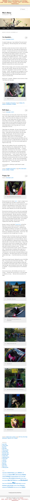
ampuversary (10, 472)
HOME (1, 2)
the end (3, 169)
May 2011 (4, 463)
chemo (24, 474)
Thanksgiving (8, 104)
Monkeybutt (4, 438)
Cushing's (8, 476)
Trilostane (22, 485)
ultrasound (4, 487)
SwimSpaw (4, 485)
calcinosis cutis (5, 474)
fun (10, 478)
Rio (23, 103)
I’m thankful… (7, 37)
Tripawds (21, 498)
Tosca (18, 485)
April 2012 (4, 448)
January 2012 (5, 451)
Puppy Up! (6, 175)
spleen (24, 483)
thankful (4, 104)
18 (26, 37)
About (8, 28)
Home (4, 28)
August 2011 (5, 458)
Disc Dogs (25, 436)
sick (22, 483)
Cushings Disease (14, 476)
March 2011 (4, 466)
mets (19, 480)
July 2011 (4, 460)
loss (3, 480)
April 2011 (4, 464)
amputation (4, 472)
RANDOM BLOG (15, 3)
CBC (13, 474)
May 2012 (4, 447)
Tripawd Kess (18, 224)
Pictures (12, 28)
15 (26, 110)
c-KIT (23, 472)
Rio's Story (6, 13)
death (20, 476)
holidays (21, 103)
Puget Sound (4, 483)
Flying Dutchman (5, 478)
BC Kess (21, 436)
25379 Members (16, 1)
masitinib (5, 480)
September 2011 (5, 457)
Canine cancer (9, 436)
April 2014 (4, 444)
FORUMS (15, 2)
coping (3, 476)
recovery (9, 483)
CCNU (16, 474)
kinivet (25, 478)
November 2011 (5, 454)
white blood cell (16, 487)
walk (16, 201)
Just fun (13, 436)
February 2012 (5, 450)
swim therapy (10, 485)
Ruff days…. (6, 110)
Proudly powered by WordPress (15, 492)
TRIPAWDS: (5, 1)
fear (24, 476)
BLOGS (10, 2)
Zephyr (23, 487)
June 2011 (4, 461)
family (22, 476)
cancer (10, 474)
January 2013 (5, 445)
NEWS (5, 2)
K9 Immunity (17, 478)
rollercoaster (23, 168)
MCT (17, 480)
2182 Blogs (24, 1)
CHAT (19, 2)
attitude (20, 472)
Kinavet (22, 478)
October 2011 (5, 455)
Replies (14, 104)
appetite (15, 472)
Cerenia (20, 474)
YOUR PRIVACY (25, 2)
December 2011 (5, 453)
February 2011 (5, 467)
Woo (20, 487)
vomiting (7, 169)
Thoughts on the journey (11, 103)
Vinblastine (10, 487)
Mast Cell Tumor (12, 480)
